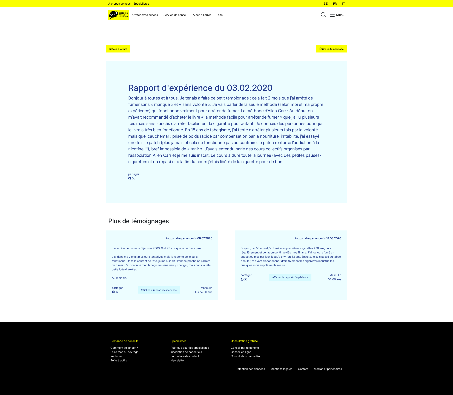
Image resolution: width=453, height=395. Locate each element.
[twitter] (133, 178)
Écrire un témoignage (331, 48)
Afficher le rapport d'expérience (159, 289)
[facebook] (130, 178)
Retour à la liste (118, 48)
